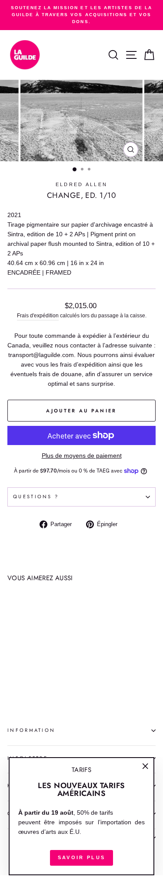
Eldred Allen (82, 184)
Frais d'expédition (38, 315)
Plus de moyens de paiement (82, 455)
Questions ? (36, 496)
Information (31, 730)
